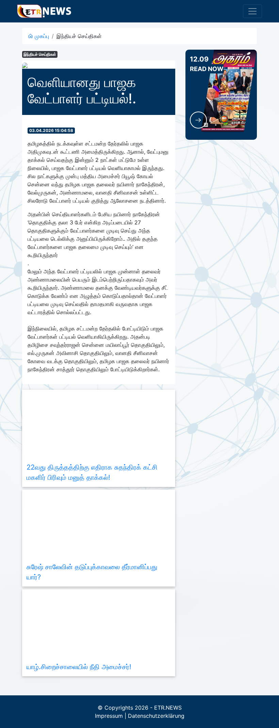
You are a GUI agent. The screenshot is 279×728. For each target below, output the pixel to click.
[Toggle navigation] (252, 11)
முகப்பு (41, 36)
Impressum (109, 715)
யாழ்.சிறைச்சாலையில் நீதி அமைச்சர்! (79, 667)
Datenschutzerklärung (156, 715)
